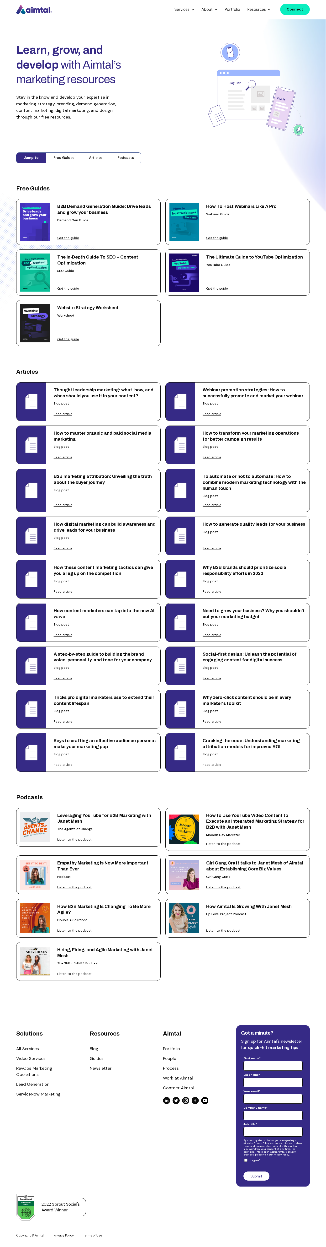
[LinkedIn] (166, 1100)
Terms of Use (92, 1235)
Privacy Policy (64, 1235)
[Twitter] (176, 1100)
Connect (295, 9)
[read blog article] (88, 401)
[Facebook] (195, 1100)
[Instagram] (185, 1100)
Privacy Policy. (281, 1154)
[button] (184, 9)
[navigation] (34, 9)
